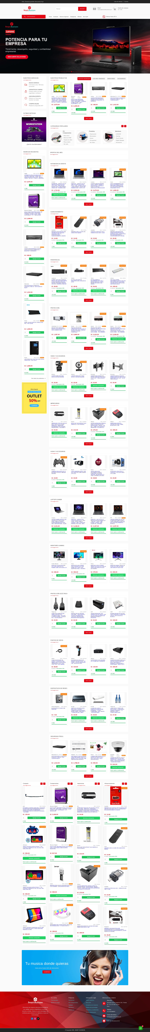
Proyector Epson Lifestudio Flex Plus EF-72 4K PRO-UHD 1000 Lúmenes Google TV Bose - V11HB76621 (78, 330)
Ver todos (92, 142)
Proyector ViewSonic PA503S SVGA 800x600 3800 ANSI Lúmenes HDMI (58, 328)
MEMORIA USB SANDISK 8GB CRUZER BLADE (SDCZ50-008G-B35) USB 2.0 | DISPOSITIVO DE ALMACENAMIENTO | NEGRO (59, 233)
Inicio (50, 16)
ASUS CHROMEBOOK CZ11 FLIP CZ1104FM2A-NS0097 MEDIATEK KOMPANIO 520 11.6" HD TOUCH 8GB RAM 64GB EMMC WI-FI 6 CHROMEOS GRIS (117, 185)
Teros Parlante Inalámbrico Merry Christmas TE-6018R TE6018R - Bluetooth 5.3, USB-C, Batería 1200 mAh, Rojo (97, 473)
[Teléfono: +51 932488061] (104, 1010)
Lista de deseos (118, 1)
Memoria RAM (67, 137)
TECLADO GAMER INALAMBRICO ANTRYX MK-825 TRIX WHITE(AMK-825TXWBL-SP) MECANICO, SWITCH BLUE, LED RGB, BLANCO (118, 281)
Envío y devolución (91, 1012)
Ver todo (89, 118)
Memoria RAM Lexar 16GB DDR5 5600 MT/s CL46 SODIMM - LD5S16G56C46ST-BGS (61, 886)
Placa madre (67, 142)
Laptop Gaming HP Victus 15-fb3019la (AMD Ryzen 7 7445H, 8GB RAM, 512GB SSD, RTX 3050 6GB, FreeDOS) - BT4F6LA (117, 521)
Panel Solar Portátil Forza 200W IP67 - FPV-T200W (33, 323)
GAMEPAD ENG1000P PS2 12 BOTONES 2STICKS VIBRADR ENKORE (59, 472)
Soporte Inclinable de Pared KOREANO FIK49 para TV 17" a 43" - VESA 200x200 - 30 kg (98, 378)
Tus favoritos (54, 1000)
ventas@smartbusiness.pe (114, 1016)
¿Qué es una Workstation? (34, 144)
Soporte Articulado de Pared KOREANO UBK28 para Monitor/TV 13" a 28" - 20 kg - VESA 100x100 (118, 378)
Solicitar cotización (59, 194)
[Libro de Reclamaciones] (104, 1020)
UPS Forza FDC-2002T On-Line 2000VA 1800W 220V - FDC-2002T (34, 360)
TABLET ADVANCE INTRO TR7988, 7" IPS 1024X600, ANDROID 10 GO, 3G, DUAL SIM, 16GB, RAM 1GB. (33, 847)
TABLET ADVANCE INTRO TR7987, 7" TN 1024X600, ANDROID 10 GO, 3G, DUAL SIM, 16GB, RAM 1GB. (33, 888)
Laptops (71, 1005)
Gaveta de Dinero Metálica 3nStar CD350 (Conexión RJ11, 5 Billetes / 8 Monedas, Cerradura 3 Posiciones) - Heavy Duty (117, 662)
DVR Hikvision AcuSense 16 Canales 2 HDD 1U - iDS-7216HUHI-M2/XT (33, 286)
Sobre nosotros (90, 1000)
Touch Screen (119, 138)
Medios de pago (55, 1002)
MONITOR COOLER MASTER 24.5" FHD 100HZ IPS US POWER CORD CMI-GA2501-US (59, 566)
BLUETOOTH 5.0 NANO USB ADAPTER (58, 709)
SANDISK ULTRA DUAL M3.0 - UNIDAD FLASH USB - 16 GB (98, 232)
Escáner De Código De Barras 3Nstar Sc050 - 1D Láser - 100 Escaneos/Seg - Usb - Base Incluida (78, 662)
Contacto (55, 16)
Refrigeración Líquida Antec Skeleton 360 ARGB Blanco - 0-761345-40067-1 (61, 925)
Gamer (92, 138)
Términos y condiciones (92, 1009)
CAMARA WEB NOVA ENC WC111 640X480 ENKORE (58, 377)
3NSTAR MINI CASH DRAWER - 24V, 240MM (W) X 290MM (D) (98, 661)
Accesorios (119, 142)
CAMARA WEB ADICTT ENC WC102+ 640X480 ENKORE (77, 377)
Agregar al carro (36, 185)
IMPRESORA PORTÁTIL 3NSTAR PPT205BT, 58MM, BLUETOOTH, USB (116, 424)
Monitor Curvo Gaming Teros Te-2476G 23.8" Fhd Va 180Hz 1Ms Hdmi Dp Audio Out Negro (98, 567)
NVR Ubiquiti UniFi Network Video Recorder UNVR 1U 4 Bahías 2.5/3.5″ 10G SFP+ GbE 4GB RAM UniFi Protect (78, 758)
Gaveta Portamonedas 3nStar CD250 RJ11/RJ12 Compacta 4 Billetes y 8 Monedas (32, 249)
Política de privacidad (91, 1007)
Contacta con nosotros (92, 1005)
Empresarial (93, 134)
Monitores (71, 1007)
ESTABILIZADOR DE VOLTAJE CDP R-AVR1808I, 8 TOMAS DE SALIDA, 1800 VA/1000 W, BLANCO (117, 615)
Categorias (73, 16)
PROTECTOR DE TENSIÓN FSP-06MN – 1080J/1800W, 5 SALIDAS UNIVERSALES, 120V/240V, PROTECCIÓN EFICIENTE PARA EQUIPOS (78, 615)
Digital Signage (120, 140)
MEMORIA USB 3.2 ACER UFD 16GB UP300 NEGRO (78, 232)
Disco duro (66, 135)
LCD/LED (118, 134)
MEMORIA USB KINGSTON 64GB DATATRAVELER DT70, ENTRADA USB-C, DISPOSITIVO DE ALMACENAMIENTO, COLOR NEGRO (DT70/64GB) (118, 233)
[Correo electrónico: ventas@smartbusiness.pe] (104, 1015)
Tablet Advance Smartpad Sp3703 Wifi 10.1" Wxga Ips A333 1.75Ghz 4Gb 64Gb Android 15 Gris (33, 928)
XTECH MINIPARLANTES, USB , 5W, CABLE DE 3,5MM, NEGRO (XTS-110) (78, 472)
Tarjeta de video (68, 139)
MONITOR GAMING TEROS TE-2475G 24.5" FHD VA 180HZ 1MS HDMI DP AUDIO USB (117, 566)
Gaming (118, 136)
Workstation (93, 136)
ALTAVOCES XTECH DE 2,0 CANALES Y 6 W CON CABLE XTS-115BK (117, 472)
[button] (34, 16)
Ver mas (85, 16)
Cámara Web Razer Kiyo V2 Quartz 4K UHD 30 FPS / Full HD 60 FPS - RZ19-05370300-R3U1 (98, 758)
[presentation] (6, 45)
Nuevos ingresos (64, 16)
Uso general (93, 140)
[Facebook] (32, 1018)
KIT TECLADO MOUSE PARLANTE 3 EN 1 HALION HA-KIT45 (78, 280)
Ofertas (80, 16)
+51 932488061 (111, 1011)
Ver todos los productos (37, 378)
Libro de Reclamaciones (113, 1020)
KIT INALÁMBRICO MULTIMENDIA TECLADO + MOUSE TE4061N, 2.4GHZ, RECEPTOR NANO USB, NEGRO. (97, 281)
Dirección (88, 1002)
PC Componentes (73, 1002)
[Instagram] (35, 1018)
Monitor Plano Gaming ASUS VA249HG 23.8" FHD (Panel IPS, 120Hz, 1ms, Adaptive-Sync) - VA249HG (78, 567)
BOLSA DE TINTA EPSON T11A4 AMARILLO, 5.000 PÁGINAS (78, 424)
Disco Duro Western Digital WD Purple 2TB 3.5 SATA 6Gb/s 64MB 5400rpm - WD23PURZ (61, 847)
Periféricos (71, 1009)
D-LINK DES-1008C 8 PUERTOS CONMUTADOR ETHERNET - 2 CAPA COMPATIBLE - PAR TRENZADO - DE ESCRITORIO (98, 710)
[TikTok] (38, 1018)
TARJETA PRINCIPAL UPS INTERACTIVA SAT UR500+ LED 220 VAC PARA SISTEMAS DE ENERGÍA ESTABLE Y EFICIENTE (98, 615)
